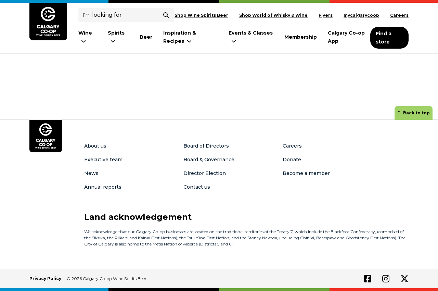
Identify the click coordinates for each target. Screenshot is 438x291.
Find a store (383, 37)
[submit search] (166, 15)
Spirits (116, 33)
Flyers (326, 15)
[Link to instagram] (385, 279)
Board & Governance (208, 159)
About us (95, 146)
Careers (399, 15)
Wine (85, 33)
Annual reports (102, 187)
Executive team (103, 159)
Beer (146, 37)
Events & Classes (251, 33)
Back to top (416, 112)
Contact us (196, 187)
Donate (292, 159)
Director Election (204, 173)
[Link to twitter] (404, 279)
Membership (300, 37)
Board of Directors (206, 146)
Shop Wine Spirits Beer (201, 15)
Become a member (306, 173)
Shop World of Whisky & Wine (273, 15)
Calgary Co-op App (346, 37)
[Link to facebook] (367, 279)
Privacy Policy (45, 278)
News (91, 173)
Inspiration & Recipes (179, 37)
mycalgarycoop (361, 15)
